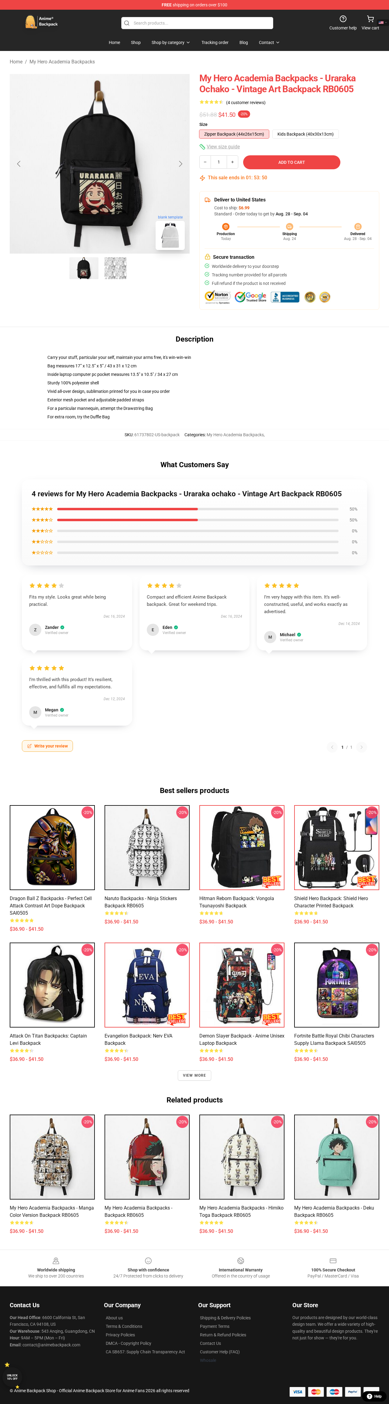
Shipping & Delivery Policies (225, 1317)
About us (114, 1317)
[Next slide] (180, 163)
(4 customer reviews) (246, 102)
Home (16, 62)
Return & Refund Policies (223, 1334)
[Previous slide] (19, 163)
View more (194, 1075)
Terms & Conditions (124, 1326)
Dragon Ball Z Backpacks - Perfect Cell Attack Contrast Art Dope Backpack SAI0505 (51, 906)
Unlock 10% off (12, 1377)
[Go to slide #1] (83, 268)
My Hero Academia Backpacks (62, 62)
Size (203, 124)
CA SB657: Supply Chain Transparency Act (145, 1351)
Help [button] (378, 1396)
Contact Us (210, 1343)
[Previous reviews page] (332, 747)
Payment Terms (214, 1326)
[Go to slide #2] (115, 268)
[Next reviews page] (361, 747)
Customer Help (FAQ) (220, 1351)
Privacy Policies (120, 1334)
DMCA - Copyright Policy (128, 1343)
